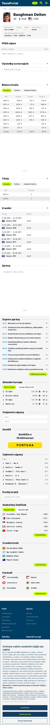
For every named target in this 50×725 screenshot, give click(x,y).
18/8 (42, 104)
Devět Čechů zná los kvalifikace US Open (24, 334)
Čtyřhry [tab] (17, 184)
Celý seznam (41, 565)
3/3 (18, 128)
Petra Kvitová (6, 620)
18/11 (42, 116)
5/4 (43, 100)
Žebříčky (6, 637)
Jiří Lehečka (6, 617)
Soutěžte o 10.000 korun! (25, 436)
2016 (5, 108)
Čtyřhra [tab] (17, 90)
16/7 (30, 116)
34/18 (18, 116)
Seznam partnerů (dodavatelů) (15, 701)
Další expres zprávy (38, 374)
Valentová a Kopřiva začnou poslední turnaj (25, 369)
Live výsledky (12, 577)
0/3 (18, 124)
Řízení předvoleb (25, 721)
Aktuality (29, 613)
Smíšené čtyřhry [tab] (30, 90)
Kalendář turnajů (33, 637)
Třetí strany (41, 683)
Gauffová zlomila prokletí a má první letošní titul (25, 349)
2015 (5, 112)
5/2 (30, 100)
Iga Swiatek (5, 627)
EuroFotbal (11, 588)
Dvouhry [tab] (7, 184)
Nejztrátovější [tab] (23, 510)
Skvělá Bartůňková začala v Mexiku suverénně (22, 343)
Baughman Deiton (15, 9)
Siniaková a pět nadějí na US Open (22, 365)
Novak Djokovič (7, 613)
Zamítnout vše (25, 714)
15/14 (18, 108)
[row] (25, 101)
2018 (5, 100)
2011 (5, 128)
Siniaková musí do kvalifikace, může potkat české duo (25, 328)
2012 (5, 124)
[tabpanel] (25, 114)
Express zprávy (31, 624)
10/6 (42, 120)
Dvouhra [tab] (7, 90)
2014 (5, 116)
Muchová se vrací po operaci (19, 323)
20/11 (18, 104)
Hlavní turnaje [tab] (9, 387)
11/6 (30, 120)
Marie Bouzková (7, 630)
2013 (5, 120)
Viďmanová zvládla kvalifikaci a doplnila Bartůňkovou (24, 360)
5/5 (43, 108)
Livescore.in (12, 583)
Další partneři (41, 593)
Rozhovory (29, 620)
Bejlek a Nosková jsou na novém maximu (24, 338)
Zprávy (34, 577)
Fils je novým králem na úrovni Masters (24, 355)
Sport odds (35, 583)
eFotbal (34, 588)
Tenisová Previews (32, 617)
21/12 (18, 120)
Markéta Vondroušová (9, 624)
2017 (5, 104)
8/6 (30, 108)
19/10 (30, 112)
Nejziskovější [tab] (9, 510)
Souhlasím (25, 708)
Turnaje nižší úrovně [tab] (26, 387)
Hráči (5, 9)
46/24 (17, 112)
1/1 (31, 104)
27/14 (42, 112)
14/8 (18, 100)
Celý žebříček (40, 535)
